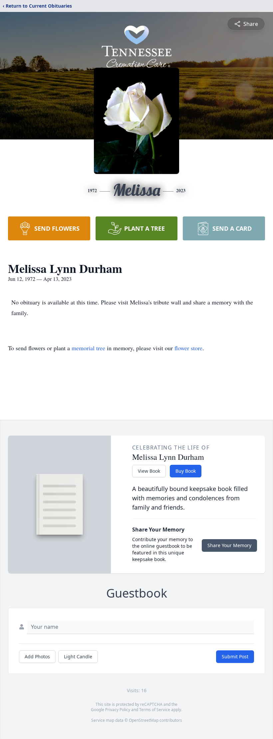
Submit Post (235, 656)
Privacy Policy (117, 709)
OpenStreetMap (143, 720)
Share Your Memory (229, 545)
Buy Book (185, 471)
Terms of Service (154, 709)
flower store (188, 348)
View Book (149, 471)
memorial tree (88, 348)
